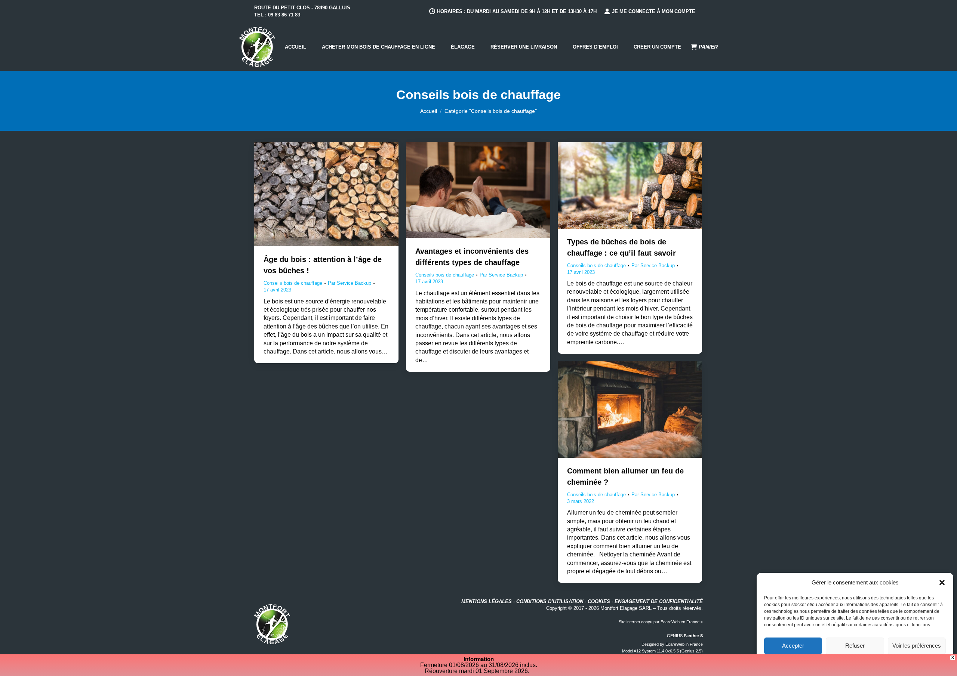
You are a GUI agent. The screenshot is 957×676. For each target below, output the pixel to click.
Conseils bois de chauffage (293, 283)
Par (349, 283)
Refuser (855, 645)
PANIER (708, 47)
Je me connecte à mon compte (653, 11)
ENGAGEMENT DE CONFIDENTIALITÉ (659, 601)
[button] (942, 582)
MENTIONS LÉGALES (486, 601)
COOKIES (599, 601)
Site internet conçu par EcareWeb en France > (661, 622)
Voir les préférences (916, 645)
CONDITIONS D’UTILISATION (549, 601)
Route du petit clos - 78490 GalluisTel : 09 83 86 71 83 (302, 11)
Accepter (793, 645)
